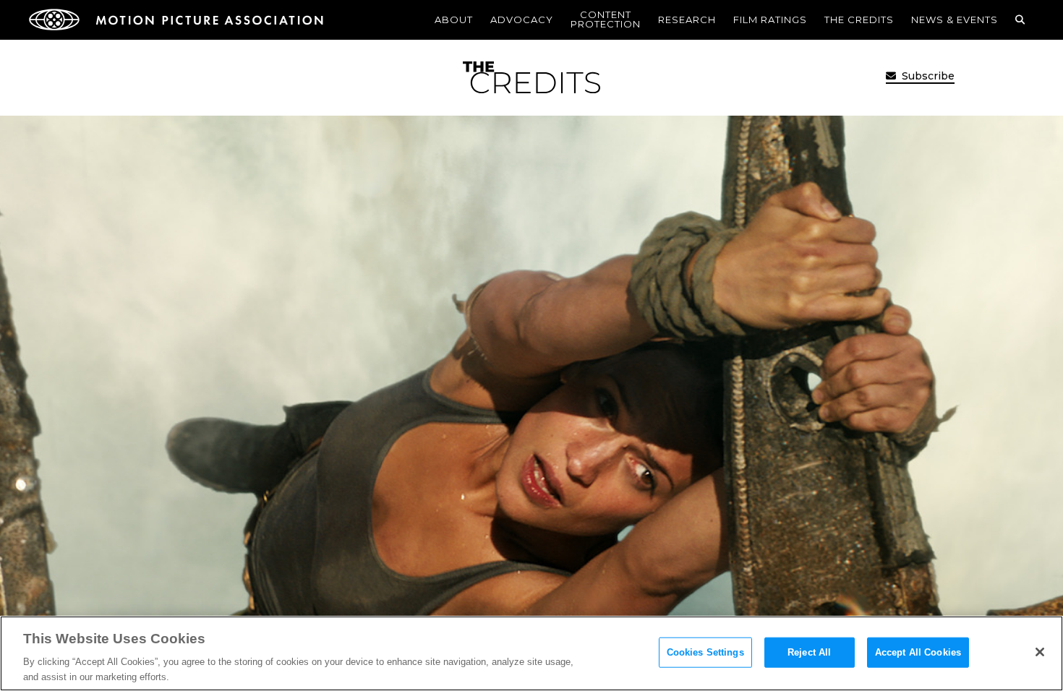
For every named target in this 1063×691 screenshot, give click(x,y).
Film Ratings (770, 19)
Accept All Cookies (918, 652)
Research (687, 19)
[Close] (1040, 652)
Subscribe (927, 75)
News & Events (954, 19)
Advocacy (521, 19)
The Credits (859, 19)
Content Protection (606, 19)
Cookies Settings (705, 652)
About (454, 19)
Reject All (809, 652)
